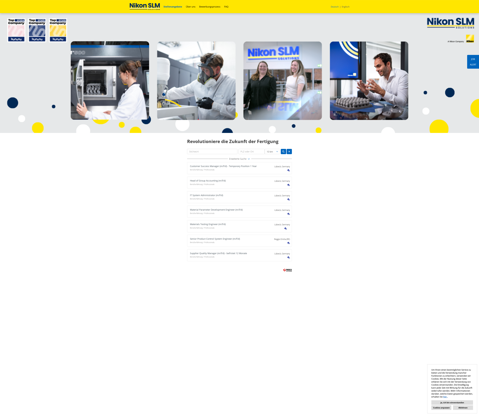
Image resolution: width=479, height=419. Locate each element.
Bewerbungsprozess (209, 6)
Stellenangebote (173, 6)
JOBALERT (473, 62)
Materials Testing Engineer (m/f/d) (208, 224)
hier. (445, 396)
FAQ (226, 6)
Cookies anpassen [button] (441, 407)
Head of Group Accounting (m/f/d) (208, 180)
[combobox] (272, 151)
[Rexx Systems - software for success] (287, 270)
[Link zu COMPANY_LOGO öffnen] (144, 6)
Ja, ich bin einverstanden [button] (452, 402)
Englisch (346, 6)
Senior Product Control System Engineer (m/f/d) (215, 238)
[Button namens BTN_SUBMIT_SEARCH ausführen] (283, 151)
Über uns (190, 6)
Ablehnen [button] (463, 407)
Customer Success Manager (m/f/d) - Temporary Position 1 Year (223, 166)
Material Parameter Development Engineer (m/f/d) (216, 209)
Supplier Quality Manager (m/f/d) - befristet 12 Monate (218, 253)
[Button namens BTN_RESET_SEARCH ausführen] (289, 151)
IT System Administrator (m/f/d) (206, 195)
